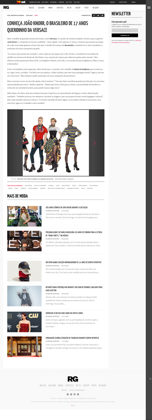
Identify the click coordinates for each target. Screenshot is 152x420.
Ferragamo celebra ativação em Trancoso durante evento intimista (72, 338)
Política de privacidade (76, 390)
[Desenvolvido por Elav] (72, 406)
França (50, 185)
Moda (50, 8)
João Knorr (82, 185)
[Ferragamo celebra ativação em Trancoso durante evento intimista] (24, 356)
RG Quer (95, 8)
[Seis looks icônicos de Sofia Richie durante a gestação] (24, 226)
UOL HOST (45, 2)
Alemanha (28, 185)
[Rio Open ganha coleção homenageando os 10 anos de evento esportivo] (24, 281)
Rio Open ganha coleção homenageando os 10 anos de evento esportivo (73, 262)
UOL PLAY (69, 2)
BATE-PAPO (123, 2)
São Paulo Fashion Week (56, 188)
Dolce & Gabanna (40, 185)
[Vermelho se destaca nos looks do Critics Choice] (24, 331)
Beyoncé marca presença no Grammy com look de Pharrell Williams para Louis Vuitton (74, 289)
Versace (90, 188)
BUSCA (112, 2)
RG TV (69, 8)
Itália (74, 185)
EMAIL (134, 2)
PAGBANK (53, 2)
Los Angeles (93, 185)
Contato (64, 390)
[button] (99, 142)
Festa (86, 8)
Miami (10, 188)
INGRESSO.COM (34, 2)
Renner (42, 188)
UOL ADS (77, 2)
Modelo (23, 188)
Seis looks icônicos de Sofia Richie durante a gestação (66, 207)
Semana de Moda (73, 188)
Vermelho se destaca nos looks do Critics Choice (64, 313)
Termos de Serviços (124, 42)
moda (16, 188)
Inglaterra (66, 185)
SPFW (83, 188)
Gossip (77, 8)
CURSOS (61, 2)
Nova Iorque (33, 188)
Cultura (41, 8)
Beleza (31, 8)
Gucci (58, 185)
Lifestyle (60, 8)
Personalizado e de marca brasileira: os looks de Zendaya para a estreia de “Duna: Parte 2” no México (74, 234)
